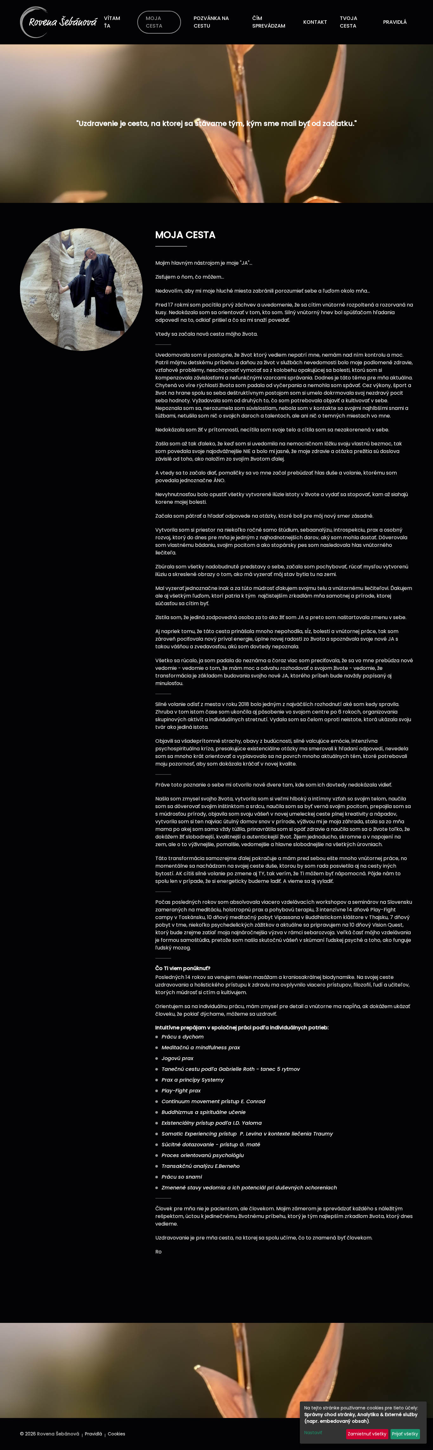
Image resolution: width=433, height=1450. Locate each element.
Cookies (116, 1434)
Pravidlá (93, 1434)
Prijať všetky (405, 1434)
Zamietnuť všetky (367, 1434)
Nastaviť (313, 1432)
